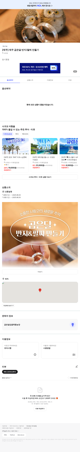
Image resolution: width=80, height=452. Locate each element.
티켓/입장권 (7, 134)
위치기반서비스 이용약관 (17, 426)
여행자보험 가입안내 (8, 428)
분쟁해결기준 (27, 428)
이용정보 (50, 80)
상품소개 (30, 80)
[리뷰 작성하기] (76, 366)
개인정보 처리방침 (31, 426)
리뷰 (70, 80)
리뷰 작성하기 (40, 408)
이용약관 (4, 426)
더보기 (40, 272)
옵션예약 (10, 80)
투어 (17, 134)
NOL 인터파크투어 (10, 372)
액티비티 (25, 134)
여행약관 (18, 428)
